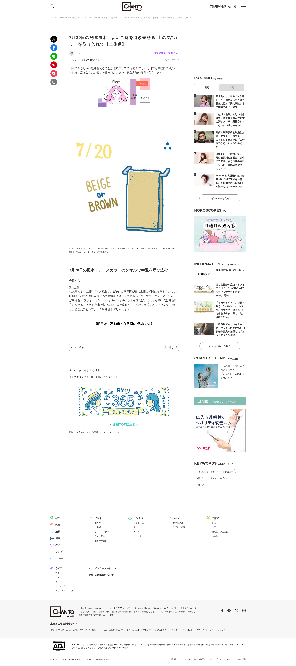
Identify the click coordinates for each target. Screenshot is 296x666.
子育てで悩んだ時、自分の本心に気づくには (93, 377)
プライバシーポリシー (225, 659)
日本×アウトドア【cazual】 (128, 630)
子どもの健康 (179, 527)
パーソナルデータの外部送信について (196, 659)
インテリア (61, 586)
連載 (58, 531)
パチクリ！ (174, 630)
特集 (58, 525)
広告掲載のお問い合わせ (223, 6)
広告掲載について (104, 575)
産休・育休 (100, 536)
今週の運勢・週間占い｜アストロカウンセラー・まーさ (83, 17)
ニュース (60, 558)
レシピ (59, 551)
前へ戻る (79, 347)
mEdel (75, 630)
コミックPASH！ (188, 630)
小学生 (215, 536)
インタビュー (227, 471)
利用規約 (173, 659)
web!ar (68, 630)
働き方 (98, 523)
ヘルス (176, 518)
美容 (58, 582)
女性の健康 (178, 523)
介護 (198, 478)
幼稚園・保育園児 (220, 532)
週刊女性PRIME (57, 630)
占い (58, 545)
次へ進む (169, 347)
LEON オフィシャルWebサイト (154, 630)
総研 (58, 518)
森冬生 (81, 432)
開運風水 (115, 17)
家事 (58, 573)
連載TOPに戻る (124, 424)
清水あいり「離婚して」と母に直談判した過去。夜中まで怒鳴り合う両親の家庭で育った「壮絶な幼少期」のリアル (230, 161)
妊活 (214, 523)
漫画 (58, 538)
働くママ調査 (101, 541)
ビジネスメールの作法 (216, 478)
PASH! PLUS (85, 630)
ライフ (59, 568)
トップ (53, 17)
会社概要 (242, 659)
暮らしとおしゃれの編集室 (103, 630)
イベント (138, 536)
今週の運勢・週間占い (166, 52)
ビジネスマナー (102, 532)
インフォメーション (105, 568)
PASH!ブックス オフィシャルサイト (212, 630)
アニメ (137, 532)
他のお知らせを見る (220, 346)
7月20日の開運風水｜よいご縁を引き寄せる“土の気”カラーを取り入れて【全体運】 (158, 17)
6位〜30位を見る (220, 198)
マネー (59, 577)
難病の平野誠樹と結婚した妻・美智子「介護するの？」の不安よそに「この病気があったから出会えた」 (230, 139)
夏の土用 (74, 287)
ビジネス (99, 518)
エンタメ (138, 518)
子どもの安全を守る (205, 471)
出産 (214, 527)
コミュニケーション (65, 591)
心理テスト (201, 485)
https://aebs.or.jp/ (120, 648)
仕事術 (98, 527)
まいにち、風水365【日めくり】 (86, 60)
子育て (215, 518)
